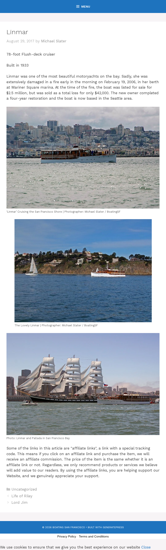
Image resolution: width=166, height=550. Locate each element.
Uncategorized (24, 489)
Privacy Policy (66, 536)
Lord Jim (19, 502)
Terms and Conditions (94, 536)
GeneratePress (113, 527)
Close (146, 547)
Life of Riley (21, 496)
